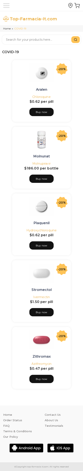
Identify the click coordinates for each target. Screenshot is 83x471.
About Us (51, 420)
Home (7, 28)
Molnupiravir (41, 163)
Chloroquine (41, 97)
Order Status (12, 420)
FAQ (6, 425)
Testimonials (54, 425)
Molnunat (41, 156)
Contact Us (53, 414)
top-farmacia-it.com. (38, 466)
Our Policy (10, 436)
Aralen (41, 90)
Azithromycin (41, 364)
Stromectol (41, 290)
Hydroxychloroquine (41, 230)
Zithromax (42, 356)
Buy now (41, 112)
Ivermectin (41, 297)
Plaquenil (42, 223)
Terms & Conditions (17, 431)
